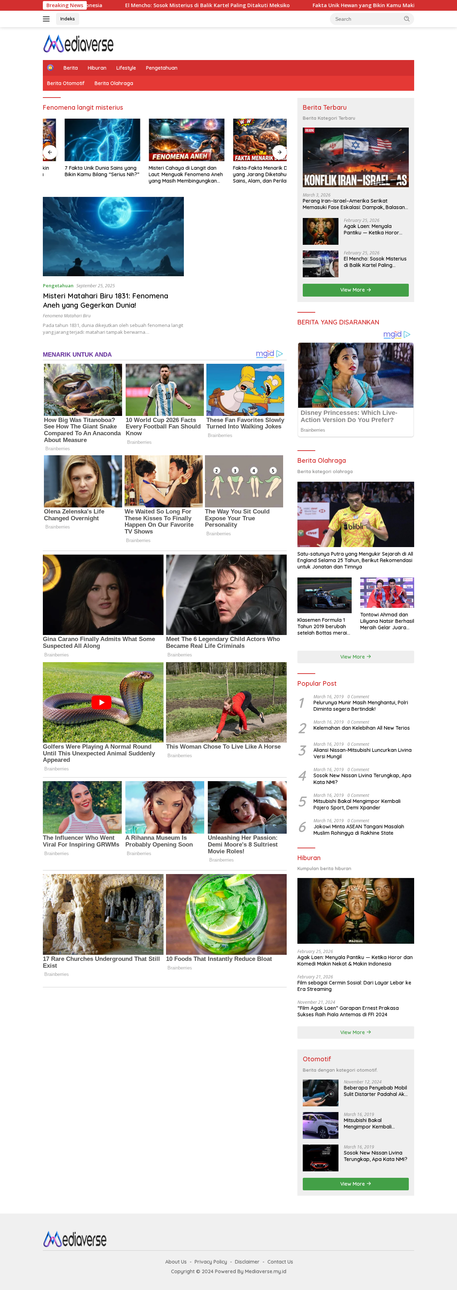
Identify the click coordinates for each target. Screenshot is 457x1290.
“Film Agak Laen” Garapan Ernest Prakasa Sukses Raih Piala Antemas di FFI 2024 (348, 1011)
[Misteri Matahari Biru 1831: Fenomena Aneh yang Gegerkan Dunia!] (113, 236)
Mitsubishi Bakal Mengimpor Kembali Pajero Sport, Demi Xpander (357, 804)
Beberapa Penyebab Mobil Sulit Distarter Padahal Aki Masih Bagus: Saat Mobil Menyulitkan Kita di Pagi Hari (375, 1091)
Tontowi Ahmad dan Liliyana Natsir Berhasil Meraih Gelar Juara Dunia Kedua (387, 621)
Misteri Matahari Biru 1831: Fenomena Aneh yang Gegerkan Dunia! (105, 300)
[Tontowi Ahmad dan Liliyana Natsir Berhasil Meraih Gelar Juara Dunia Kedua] (387, 592)
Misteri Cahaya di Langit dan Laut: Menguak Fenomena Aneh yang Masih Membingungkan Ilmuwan (164, 174)
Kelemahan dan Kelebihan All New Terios (361, 728)
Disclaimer (247, 1262)
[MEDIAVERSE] (78, 43)
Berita (71, 68)
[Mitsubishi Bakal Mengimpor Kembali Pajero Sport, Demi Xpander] (320, 1125)
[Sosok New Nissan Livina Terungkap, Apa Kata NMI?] (320, 1158)
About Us (176, 1262)
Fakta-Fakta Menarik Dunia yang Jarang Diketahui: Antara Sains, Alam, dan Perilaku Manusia (248, 174)
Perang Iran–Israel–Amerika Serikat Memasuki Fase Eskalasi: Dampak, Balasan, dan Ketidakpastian (354, 204)
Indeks (67, 18)
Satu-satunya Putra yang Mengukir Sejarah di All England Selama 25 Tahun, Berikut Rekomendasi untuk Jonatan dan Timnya (355, 560)
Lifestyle (126, 68)
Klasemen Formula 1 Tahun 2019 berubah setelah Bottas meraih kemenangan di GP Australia (323, 626)
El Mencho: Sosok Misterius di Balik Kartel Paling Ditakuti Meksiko (148, 5)
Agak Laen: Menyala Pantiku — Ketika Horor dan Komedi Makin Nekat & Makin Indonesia (374, 229)
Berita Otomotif (66, 83)
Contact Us (280, 1262)
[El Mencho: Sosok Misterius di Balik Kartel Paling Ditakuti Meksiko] (320, 263)
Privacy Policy (211, 1262)
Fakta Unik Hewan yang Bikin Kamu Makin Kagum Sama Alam (330, 5)
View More (353, 290)
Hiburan (97, 68)
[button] (407, 18)
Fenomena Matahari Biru (67, 316)
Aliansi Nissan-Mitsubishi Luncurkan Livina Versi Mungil (362, 753)
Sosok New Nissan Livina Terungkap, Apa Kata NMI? (362, 778)
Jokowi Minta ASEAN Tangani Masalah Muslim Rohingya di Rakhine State (358, 829)
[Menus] (47, 19)
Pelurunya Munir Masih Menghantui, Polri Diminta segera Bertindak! (360, 705)
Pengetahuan (161, 68)
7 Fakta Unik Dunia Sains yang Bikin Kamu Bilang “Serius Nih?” (80, 171)
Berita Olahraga (114, 83)
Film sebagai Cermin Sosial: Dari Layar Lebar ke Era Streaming (354, 985)
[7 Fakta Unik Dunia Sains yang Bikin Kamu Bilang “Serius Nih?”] (81, 140)
